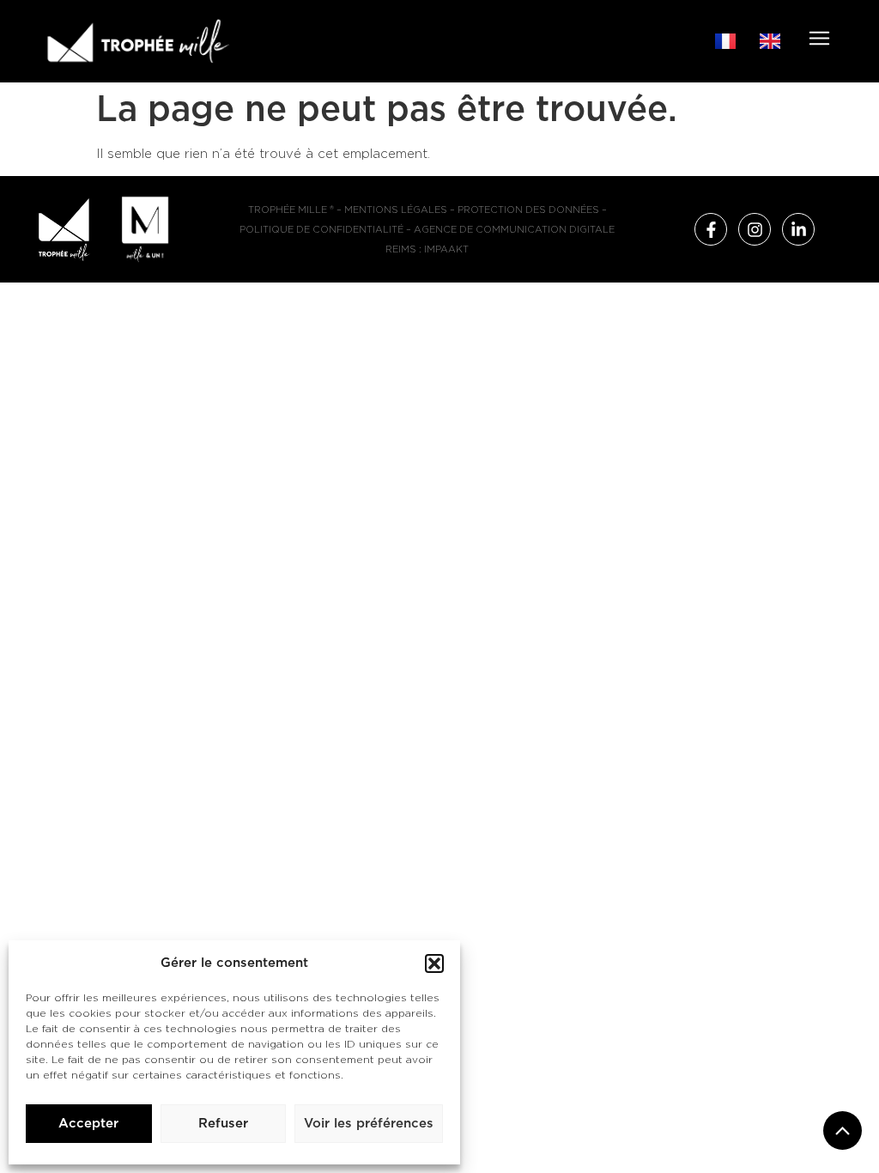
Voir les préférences (368, 1123)
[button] (434, 963)
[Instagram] (754, 229)
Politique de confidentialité (321, 229)
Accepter (88, 1123)
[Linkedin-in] (798, 229)
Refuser (223, 1123)
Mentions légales (395, 210)
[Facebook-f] (710, 229)
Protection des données (528, 210)
